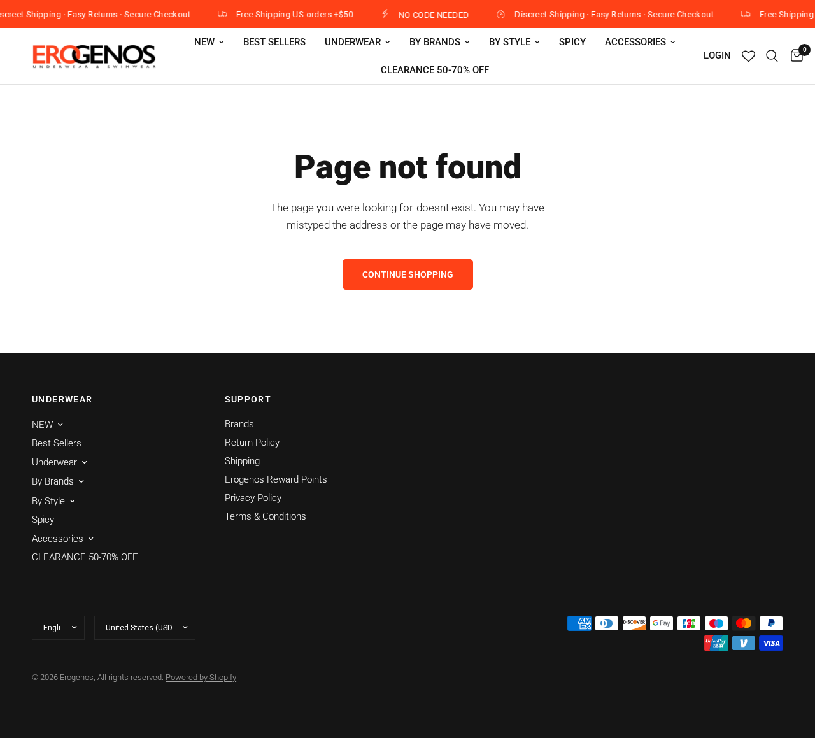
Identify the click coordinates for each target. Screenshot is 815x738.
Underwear (353, 42)
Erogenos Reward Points (276, 479)
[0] (793, 56)
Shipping (242, 461)
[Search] (772, 56)
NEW (204, 42)
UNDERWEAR (62, 399)
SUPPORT (248, 399)
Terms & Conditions (265, 516)
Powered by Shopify (201, 677)
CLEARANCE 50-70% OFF (435, 70)
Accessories (635, 42)
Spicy (572, 42)
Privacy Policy (253, 498)
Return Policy (252, 442)
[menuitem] (209, 42)
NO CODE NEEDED (429, 14)
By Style (509, 42)
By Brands (434, 42)
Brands (239, 424)
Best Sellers (274, 42)
